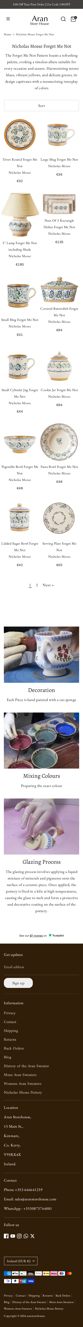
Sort (41, 105)
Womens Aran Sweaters (22, 1084)
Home (7, 34)
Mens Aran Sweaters (20, 1075)
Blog (7, 1057)
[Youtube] (12, 1236)
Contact (10, 1022)
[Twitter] (32, 1236)
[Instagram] (19, 1236)
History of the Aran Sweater (26, 1066)
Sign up (18, 982)
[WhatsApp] (26, 1236)
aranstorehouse (36, 1316)
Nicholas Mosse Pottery (23, 1092)
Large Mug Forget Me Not (59, 159)
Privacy (10, 1013)
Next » (48, 584)
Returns (10, 1039)
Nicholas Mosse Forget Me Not (35, 34)
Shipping (11, 1031)
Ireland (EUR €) (19, 1261)
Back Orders (14, 1048)
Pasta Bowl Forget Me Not (59, 466)
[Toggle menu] (8, 19)
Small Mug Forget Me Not (20, 319)
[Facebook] (6, 1236)
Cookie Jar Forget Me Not (59, 390)
